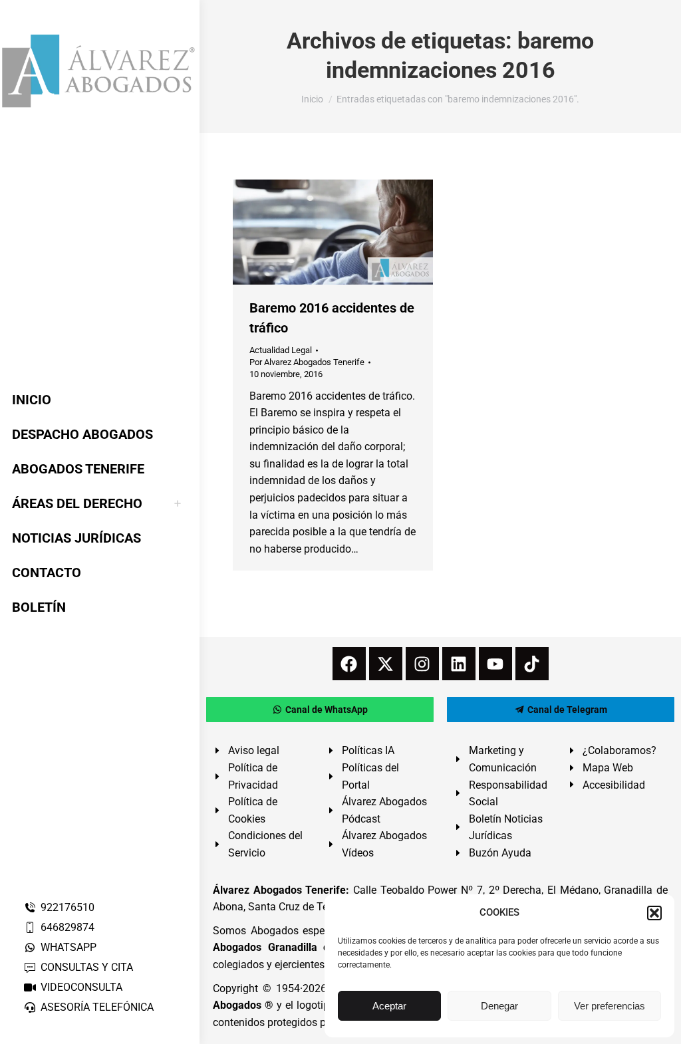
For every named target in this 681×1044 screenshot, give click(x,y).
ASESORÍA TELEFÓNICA (97, 1007)
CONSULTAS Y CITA (87, 967)
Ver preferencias (609, 1005)
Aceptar (389, 1005)
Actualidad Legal (280, 350)
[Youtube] (495, 663)
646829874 (67, 927)
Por (306, 362)
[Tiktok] (532, 663)
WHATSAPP (68, 947)
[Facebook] (349, 663)
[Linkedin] (459, 663)
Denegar (499, 1005)
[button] (654, 913)
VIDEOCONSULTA (81, 987)
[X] (385, 663)
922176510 (67, 907)
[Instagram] (422, 663)
